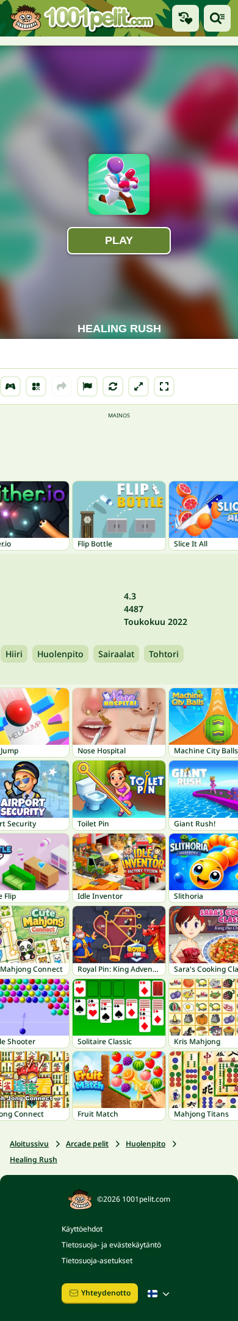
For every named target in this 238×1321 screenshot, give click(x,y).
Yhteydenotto (106, 1293)
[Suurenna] (138, 386)
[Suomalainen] (160, 1293)
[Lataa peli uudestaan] (113, 386)
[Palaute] (87, 386)
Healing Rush (33, 1159)
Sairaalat (116, 654)
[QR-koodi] (36, 386)
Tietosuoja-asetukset (97, 1260)
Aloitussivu (29, 1143)
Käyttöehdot (82, 1229)
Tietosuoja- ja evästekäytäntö (111, 1244)
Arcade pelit (87, 1143)
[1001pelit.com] (82, 18)
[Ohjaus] (10, 386)
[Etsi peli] (217, 18)
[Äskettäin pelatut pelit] (185, 18)
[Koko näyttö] (164, 386)
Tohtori (164, 654)
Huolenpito (60, 654)
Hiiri (14, 654)
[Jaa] (61, 386)
